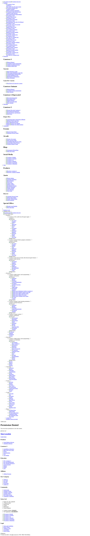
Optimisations (16, 76)
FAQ (11, 114)
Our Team (5, 480)
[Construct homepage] (12, 1)
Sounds (14, 185)
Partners (5, 466)
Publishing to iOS (14, 75)
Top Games (13, 139)
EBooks (12, 180)
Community (6, 126)
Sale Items (11, 207)
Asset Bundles (14, 206)
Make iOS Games (22, 294)
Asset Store (9, 366)
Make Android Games (23, 293)
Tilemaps (11, 189)
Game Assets (6, 490)
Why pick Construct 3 (15, 110)
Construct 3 (19, 216)
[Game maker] (12, 212)
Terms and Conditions (8, 526)
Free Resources (15, 111)
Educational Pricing (13, 122)
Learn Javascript (7, 464)
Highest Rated (14, 199)
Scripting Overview (15, 64)
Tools (10, 191)
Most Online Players (15, 143)
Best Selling (13, 197)
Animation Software (7, 443)
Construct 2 (15, 314)
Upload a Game (14, 144)
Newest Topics (15, 133)
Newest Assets (14, 196)
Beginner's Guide (13, 71)
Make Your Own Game (8, 450)
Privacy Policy (6, 527)
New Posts (12, 151)
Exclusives (11, 200)
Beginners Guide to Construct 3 (25, 291)
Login (8, 210)
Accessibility (6, 529)
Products (5, 3)
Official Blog (15, 150)
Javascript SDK (13, 101)
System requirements (16, 63)
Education (5, 104)
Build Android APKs (16, 74)
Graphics (12, 184)
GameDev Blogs (7, 493)
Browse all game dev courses (15, 83)
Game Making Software (8, 442)
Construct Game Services (22, 257)
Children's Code (7, 528)
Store (4, 165)
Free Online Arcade (7, 495)
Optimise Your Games (23, 296)
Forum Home (13, 131)
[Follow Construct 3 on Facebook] (11, 162)
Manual (12, 62)
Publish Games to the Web (24, 292)
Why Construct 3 (7, 460)
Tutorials (11, 92)
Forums (8, 380)
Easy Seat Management (8, 462)
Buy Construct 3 (13, 171)
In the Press (6, 483)
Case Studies (6, 455)
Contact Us (8, 418)
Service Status (6, 531)
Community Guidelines (8, 496)
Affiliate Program (7, 474)
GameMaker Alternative (8, 449)
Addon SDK (14, 66)
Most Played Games (16, 141)
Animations (13, 179)
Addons (12, 178)
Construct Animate (20, 239)
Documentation (6, 452)
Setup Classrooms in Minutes (18, 119)
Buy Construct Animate (14, 172)
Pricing (5, 451)
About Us (5, 479)
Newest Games (13, 140)
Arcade (8, 392)
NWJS (13, 99)
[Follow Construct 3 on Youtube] (11, 158)
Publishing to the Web (17, 72)
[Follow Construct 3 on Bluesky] (11, 161)
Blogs (7, 409)
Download (14, 97)
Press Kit (5, 482)
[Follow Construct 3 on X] (10, 160)
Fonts (10, 182)
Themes (12, 188)
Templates (12, 187)
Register (5, 210)
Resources (5, 56)
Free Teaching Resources (9, 463)
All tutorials (12, 78)
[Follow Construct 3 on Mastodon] (11, 163)
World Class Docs (15, 120)
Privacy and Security (15, 112)
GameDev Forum (7, 491)
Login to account (14, 419)
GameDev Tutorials (7, 492)
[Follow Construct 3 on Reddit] (11, 157)
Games (11, 183)
